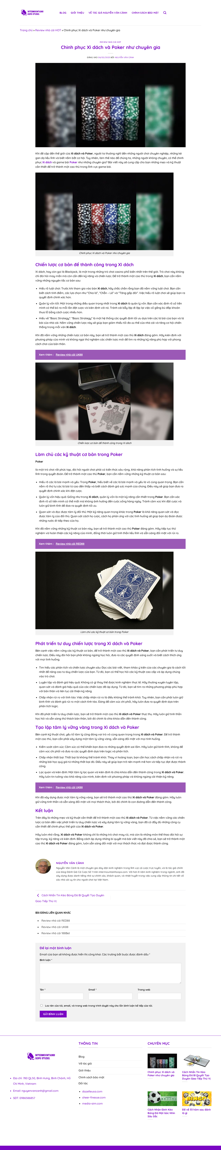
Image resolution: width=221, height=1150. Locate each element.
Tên (42, 989)
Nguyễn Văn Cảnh (124, 57)
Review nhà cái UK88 (54, 927)
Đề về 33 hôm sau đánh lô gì (196, 1111)
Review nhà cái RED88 (55, 920)
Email (93, 989)
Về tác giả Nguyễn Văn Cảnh (108, 12)
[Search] (164, 12)
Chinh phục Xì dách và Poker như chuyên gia (161, 1073)
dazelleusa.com (92, 1091)
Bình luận (46, 960)
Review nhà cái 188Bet (55, 933)
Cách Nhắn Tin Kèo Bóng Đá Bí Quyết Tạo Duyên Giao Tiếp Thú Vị (196, 1075)
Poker (73, 162)
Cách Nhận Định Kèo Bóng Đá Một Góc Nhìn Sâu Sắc (161, 1113)
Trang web (144, 989)
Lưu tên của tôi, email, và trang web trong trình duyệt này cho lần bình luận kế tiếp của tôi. (99, 1005)
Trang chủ (26, 30)
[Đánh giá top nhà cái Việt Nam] (37, 13)
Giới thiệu (77, 12)
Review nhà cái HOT (48, 30)
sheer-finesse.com (94, 1097)
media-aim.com (92, 1103)
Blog (63, 12)
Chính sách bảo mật (145, 12)
